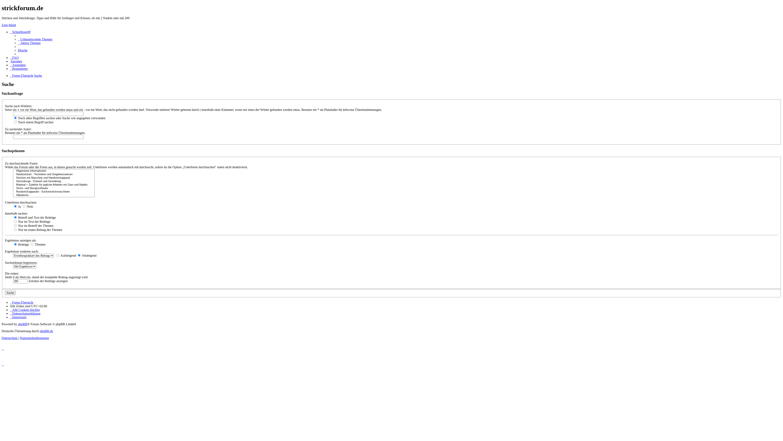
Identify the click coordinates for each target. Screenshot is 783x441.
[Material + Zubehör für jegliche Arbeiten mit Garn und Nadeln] (53, 185)
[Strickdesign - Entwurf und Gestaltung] (53, 181)
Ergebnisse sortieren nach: (22, 251)
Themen (39, 244)
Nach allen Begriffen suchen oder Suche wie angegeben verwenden (61, 118)
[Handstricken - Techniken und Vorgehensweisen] (53, 174)
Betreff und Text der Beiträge (36, 217)
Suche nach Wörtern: (18, 106)
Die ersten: (12, 273)
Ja (19, 206)
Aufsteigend (68, 255)
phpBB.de (46, 331)
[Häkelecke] (53, 195)
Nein (29, 206)
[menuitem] (35, 39)
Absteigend (88, 255)
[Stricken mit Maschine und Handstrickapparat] (53, 178)
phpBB (22, 324)
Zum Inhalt (9, 25)
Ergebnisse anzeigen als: (20, 240)
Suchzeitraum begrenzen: (21, 262)
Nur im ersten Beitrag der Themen (39, 230)
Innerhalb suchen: (16, 213)
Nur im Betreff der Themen (35, 225)
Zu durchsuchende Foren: (21, 163)
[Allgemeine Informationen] (53, 171)
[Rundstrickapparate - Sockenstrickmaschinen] (53, 192)
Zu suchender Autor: (18, 129)
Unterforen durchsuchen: (21, 202)
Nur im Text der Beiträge (33, 221)
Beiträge (23, 244)
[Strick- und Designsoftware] (53, 188)
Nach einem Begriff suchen (35, 122)
